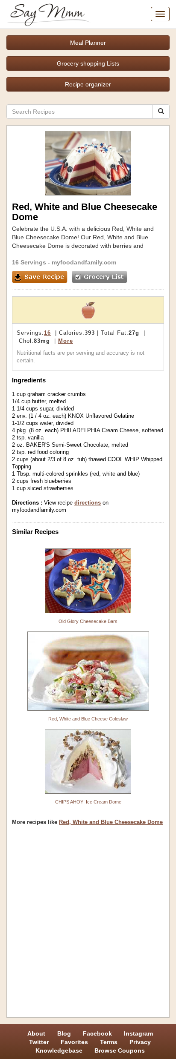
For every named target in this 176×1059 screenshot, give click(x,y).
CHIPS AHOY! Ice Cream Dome (88, 801)
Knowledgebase (58, 1050)
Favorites (74, 1042)
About (36, 1033)
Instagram (138, 1033)
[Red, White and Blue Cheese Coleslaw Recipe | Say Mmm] (88, 671)
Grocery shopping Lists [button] (88, 63)
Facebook (97, 1033)
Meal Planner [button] (88, 42)
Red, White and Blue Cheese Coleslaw (88, 718)
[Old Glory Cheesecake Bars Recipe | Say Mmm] (88, 580)
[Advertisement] (88, 924)
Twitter (39, 1042)
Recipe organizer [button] (88, 84)
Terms (108, 1042)
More (65, 341)
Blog (64, 1033)
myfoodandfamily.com (84, 262)
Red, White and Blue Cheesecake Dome (111, 822)
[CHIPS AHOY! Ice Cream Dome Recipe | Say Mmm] (88, 761)
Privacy (140, 1042)
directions (87, 502)
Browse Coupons (119, 1050)
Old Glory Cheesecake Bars (88, 621)
